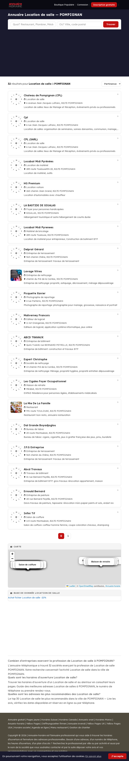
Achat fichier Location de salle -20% (27, 597)
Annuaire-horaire (112, 585)
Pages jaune (32, 719)
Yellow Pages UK (96, 723)
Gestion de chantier (80, 727)
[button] (12, 554)
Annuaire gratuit (16, 719)
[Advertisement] (64, 53)
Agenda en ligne (40, 727)
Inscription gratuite (104, 4)
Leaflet (71, 585)
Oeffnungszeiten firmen (54, 723)
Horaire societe (22, 727)
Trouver (110, 24)
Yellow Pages (33, 723)
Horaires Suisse (49, 719)
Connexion (82, 4)
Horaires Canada (68, 719)
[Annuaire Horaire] (15, 5)
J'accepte (117, 756)
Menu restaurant (59, 727)
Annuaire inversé (76, 723)
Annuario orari (86, 719)
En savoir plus (93, 756)
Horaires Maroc (103, 719)
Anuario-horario (16, 723)
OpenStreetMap (86, 585)
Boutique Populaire (64, 4)
